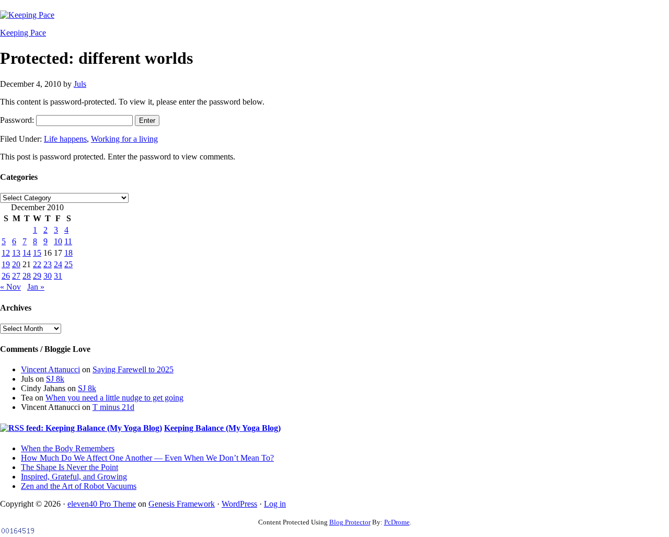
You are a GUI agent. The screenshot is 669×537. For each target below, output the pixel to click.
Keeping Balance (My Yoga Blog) (222, 428)
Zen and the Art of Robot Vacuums (78, 486)
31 (58, 275)
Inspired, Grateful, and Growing (74, 476)
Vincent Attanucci (50, 369)
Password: (18, 120)
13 (16, 252)
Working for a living (124, 138)
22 (37, 264)
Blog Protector (350, 522)
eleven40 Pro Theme (101, 503)
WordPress (239, 503)
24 (58, 264)
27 (16, 275)
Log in (275, 503)
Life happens (65, 138)
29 (37, 275)
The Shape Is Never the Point (69, 467)
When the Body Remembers (67, 448)
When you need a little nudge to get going (114, 397)
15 (37, 252)
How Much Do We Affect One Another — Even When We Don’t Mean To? (147, 457)
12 (6, 252)
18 (68, 252)
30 (47, 275)
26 (6, 275)
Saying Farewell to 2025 (133, 369)
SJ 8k (55, 378)
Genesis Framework (181, 503)
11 (68, 241)
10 (58, 241)
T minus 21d (113, 407)
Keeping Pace (23, 32)
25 (68, 264)
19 (6, 264)
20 (16, 264)
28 (26, 275)
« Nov (10, 286)
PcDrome (397, 522)
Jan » (35, 286)
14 (26, 252)
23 (47, 264)
